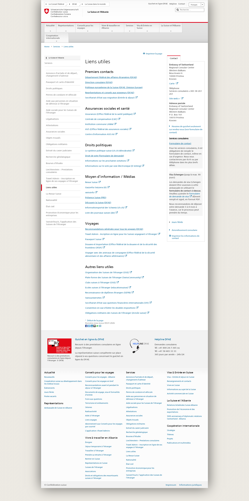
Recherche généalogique (137, 432)
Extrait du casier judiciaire (137, 428)
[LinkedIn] (92, 326)
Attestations (131, 411)
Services (129, 25)
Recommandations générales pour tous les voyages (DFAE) (114, 229)
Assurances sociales (134, 416)
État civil (129, 464)
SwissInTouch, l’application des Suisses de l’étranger (144, 476)
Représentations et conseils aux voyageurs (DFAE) (109, 92)
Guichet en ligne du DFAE (89, 339)
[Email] (100, 326)
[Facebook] (86, 326)
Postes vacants (50, 396)
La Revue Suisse (132, 456)
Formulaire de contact (180, 143)
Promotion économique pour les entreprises (140, 469)
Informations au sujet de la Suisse (181, 389)
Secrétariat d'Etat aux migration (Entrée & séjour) (109, 97)
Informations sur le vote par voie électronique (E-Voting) (113, 166)
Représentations (66, 25)
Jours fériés (177, 222)
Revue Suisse (91, 182)
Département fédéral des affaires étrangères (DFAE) (111, 77)
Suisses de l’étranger (94, 467)
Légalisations (131, 407)
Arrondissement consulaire (184, 230)
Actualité (50, 25)
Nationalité (131, 460)
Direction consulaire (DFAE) (99, 82)
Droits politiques (133, 388)
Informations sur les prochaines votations (105, 160)
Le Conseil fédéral (56, 4)
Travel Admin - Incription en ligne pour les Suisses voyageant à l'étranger (121, 234)
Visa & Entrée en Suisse (144, 26)
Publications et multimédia (178, 443)
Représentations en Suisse (96, 463)
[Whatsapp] (97, 326)
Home (46, 47)
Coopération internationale (53, 36)
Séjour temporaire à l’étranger (98, 446)
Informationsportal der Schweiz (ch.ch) (104, 207)
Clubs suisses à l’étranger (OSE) (100, 282)
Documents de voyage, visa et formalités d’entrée (102, 393)
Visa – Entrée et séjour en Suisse (180, 377)
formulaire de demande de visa (184, 195)
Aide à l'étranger (92, 416)
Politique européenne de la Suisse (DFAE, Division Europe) (114, 87)
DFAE (74, 4)
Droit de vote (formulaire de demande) (104, 155)
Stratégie (171, 430)
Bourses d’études (133, 436)
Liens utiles (131, 451)
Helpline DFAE (163, 339)
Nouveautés (49, 377)
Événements (49, 388)
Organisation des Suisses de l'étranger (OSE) (107, 272)
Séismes (88, 407)
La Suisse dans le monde (95, 4)
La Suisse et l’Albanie (171, 25)
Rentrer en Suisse (92, 459)
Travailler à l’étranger (94, 451)
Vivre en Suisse (173, 385)
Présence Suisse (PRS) (95, 197)
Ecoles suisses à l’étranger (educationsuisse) (106, 287)
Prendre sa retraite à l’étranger (98, 455)
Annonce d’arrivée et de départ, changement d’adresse (139, 378)
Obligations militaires (135, 424)
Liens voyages (91, 420)
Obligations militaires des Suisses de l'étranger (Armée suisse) (115, 313)
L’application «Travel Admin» (97, 431)
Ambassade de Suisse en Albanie (58, 408)
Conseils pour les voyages (85, 26)
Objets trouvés (132, 420)
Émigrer (88, 442)
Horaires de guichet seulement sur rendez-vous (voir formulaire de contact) (185, 129)
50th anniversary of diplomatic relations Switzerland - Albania (184, 417)
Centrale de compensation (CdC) (101, 119)
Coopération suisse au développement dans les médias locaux (63, 382)
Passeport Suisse (93, 239)
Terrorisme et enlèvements (96, 403)
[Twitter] (89, 326)
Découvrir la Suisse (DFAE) (98, 202)
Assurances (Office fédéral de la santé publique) (109, 114)
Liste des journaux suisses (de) (100, 212)
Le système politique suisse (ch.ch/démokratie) (108, 150)
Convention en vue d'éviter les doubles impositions (110, 307)
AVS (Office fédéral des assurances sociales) (106, 129)
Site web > (174, 98)
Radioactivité (91, 411)
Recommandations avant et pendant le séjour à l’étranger (102, 386)
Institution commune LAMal (99, 124)
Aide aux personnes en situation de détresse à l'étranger (141, 397)
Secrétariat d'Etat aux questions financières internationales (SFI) (117, 302)
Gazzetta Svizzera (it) (95, 187)
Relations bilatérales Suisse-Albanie (182, 405)
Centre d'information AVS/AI (99, 134)
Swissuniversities (93, 297)
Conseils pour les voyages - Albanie (100, 377)
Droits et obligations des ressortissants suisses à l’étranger (101, 476)
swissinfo (89, 192)
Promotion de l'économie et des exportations (181, 410)
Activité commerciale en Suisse (180, 394)
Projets (170, 439)
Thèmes (170, 434)
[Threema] (94, 326)
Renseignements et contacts (179, 381)
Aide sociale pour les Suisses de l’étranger (144, 403)
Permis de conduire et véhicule (139, 392)
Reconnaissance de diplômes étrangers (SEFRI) (108, 292)
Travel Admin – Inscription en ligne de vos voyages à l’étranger (144, 446)
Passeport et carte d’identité (138, 384)
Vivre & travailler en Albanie (111, 26)
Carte (172, 83)
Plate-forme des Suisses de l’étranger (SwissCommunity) (113, 277)
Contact (172, 58)
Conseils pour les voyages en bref (99, 381)
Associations (90, 471)
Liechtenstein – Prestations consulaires (142, 440)
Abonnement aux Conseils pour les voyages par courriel (103, 425)
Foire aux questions (93, 399)
